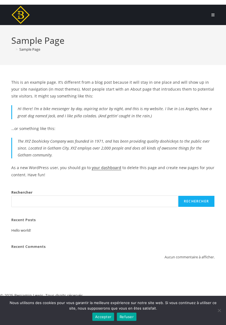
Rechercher (22, 192)
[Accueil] (12, 49)
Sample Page (29, 49)
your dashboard (106, 167)
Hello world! (21, 230)
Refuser (127, 317)
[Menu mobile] (213, 14)
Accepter (103, 317)
